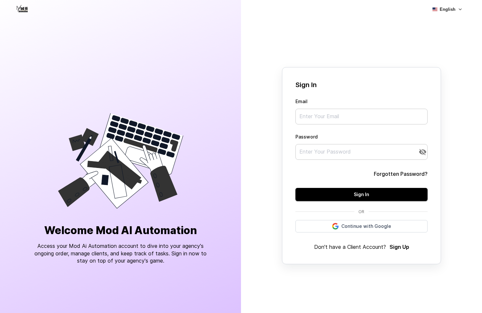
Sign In (361, 194)
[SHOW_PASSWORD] (422, 151)
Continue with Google (366, 226)
